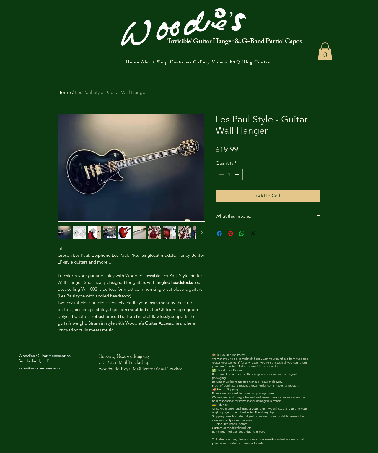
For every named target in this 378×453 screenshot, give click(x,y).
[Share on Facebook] (219, 233)
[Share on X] (253, 233)
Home (64, 92)
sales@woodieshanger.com (42, 368)
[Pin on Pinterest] (230, 233)
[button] (325, 51)
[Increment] (238, 174)
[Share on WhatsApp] (241, 233)
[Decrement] (220, 174)
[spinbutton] (229, 174)
